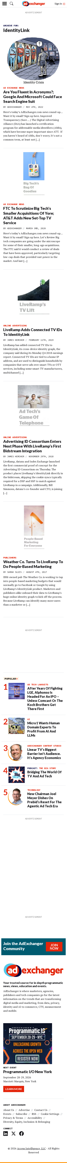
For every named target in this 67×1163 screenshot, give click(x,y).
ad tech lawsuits (37, 684)
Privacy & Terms (13, 1118)
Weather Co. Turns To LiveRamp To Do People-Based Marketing (33, 564)
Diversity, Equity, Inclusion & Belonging (26, 1122)
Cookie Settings (50, 1114)
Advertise (24, 1110)
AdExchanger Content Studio (44, 745)
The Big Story (47, 768)
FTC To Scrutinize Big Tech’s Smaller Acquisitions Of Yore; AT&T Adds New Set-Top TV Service (28, 215)
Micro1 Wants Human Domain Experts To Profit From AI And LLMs (43, 729)
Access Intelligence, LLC (31, 1148)
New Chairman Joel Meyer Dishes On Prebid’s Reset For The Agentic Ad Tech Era (44, 800)
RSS (34, 1114)
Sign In (58, 3)
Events (7, 1114)
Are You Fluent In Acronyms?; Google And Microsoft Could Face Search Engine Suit (32, 97)
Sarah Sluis (14, 572)
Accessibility (34, 1118)
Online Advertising (15, 325)
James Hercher (15, 339)
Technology (33, 789)
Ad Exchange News (13, 87)
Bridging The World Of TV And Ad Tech (44, 774)
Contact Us (40, 1110)
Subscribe (21, 1114)
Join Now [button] (54, 946)
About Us (8, 1110)
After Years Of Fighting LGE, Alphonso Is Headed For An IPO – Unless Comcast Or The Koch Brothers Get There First (45, 698)
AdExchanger (14, 106)
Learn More (13, 1088)
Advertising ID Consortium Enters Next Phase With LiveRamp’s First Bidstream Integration (32, 446)
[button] (11, 3)
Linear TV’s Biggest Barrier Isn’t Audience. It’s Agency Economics (44, 754)
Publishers (9, 557)
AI (28, 719)
